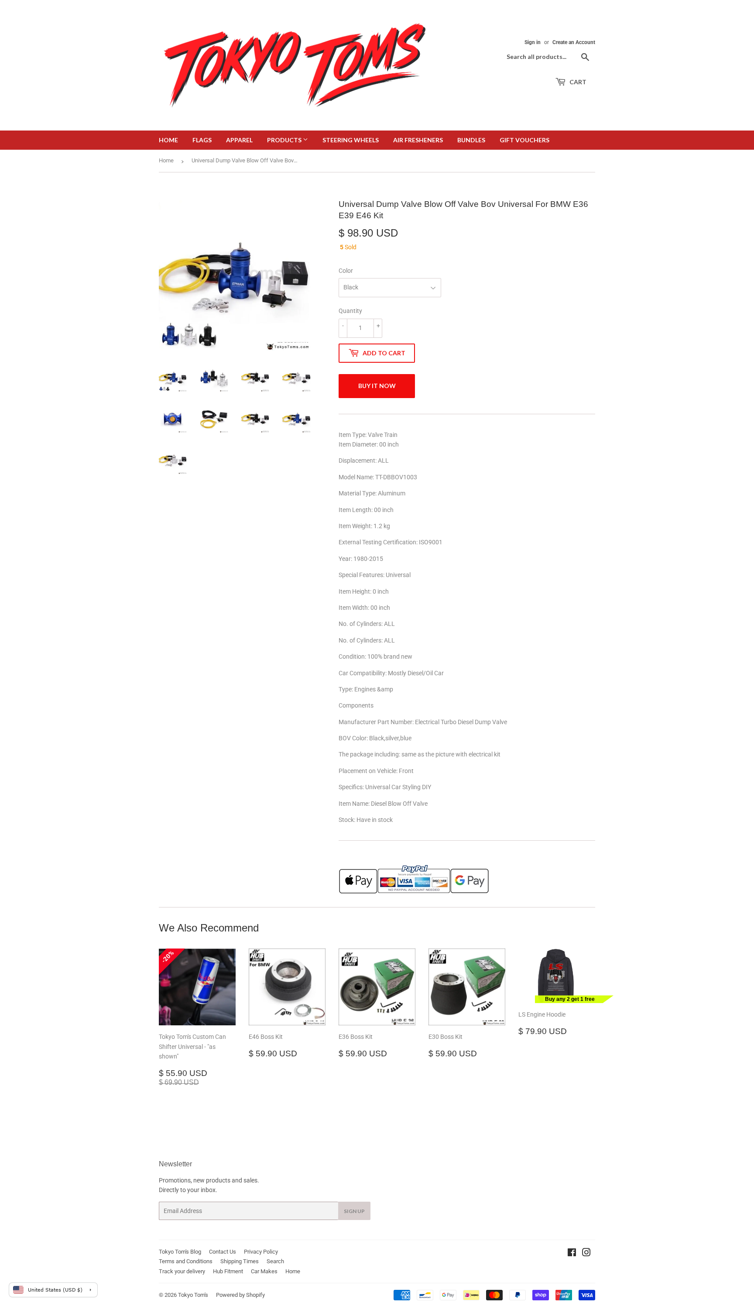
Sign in (532, 42)
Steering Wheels (350, 140)
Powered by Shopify (240, 1295)
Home (168, 140)
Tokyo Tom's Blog (180, 1251)
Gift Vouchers (524, 140)
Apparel (239, 140)
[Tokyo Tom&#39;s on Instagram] (586, 1253)
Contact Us (222, 1251)
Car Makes (264, 1271)
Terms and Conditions (185, 1261)
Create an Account (573, 42)
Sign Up (354, 1211)
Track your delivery (182, 1271)
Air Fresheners (418, 140)
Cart (577, 82)
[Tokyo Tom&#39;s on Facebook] (571, 1253)
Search (275, 1261)
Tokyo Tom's (193, 1295)
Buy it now (377, 385)
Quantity (350, 310)
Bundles (471, 140)
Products (285, 140)
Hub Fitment (228, 1271)
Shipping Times (239, 1261)
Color (346, 270)
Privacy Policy (261, 1251)
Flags (202, 140)
